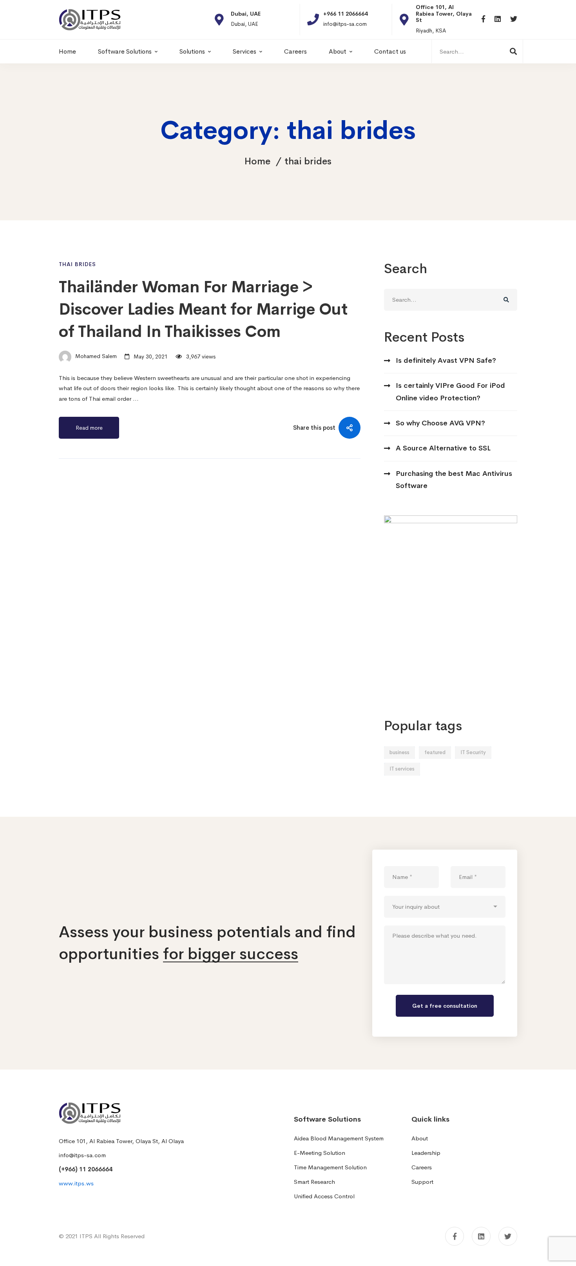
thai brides (77, 264)
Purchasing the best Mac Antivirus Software (454, 479)
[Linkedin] (498, 19)
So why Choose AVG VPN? (440, 423)
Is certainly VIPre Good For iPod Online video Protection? (450, 391)
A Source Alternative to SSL (443, 448)
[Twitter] (513, 19)
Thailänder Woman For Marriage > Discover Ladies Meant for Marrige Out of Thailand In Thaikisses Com (203, 309)
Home (257, 161)
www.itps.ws (76, 1183)
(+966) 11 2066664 (85, 1169)
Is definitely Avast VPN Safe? (446, 360)
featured (435, 752)
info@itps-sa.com (82, 1155)
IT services (402, 768)
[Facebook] (483, 19)
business (399, 752)
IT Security (473, 752)
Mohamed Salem (95, 356)
